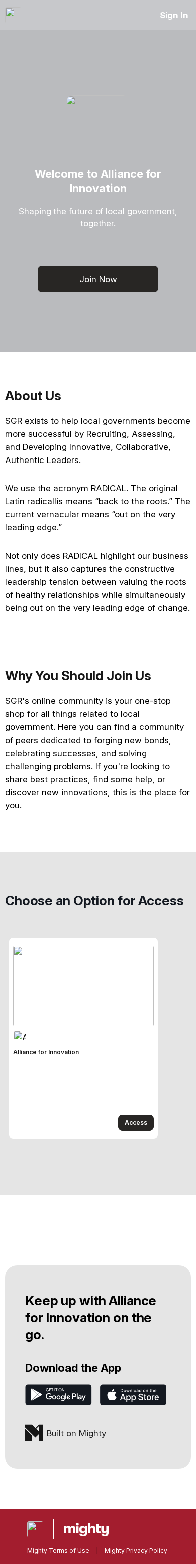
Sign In (174, 15)
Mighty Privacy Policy (136, 1550)
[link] (83, 1038)
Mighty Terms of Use (58, 1550)
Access (136, 1122)
